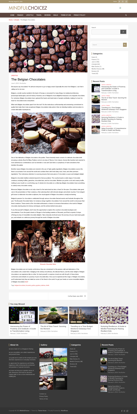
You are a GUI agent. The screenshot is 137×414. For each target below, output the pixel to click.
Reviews (47, 15)
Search (94, 27)
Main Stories (95, 66)
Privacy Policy (79, 15)
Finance (20, 15)
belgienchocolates (20, 285)
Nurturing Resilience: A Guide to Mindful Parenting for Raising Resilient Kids (112, 119)
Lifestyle (29, 15)
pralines (43, 285)
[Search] (123, 32)
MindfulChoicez (24, 410)
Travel (39, 15)
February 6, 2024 (106, 102)
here (26, 282)
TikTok (115, 1)
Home (12, 15)
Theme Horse (42, 410)
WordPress (64, 410)
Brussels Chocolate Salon (48, 264)
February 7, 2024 (106, 93)
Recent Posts (99, 81)
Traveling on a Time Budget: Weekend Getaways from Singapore (113, 108)
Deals (55, 15)
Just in (94, 62)
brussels (28, 285)
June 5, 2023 (15, 83)
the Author (23, 83)
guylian (38, 285)
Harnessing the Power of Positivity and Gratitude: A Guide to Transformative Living (113, 88)
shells (47, 285)
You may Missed (17, 304)
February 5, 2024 (106, 123)
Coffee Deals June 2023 (75, 296)
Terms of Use (66, 15)
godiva (33, 285)
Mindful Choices (96, 69)
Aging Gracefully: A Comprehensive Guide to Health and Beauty (113, 129)
